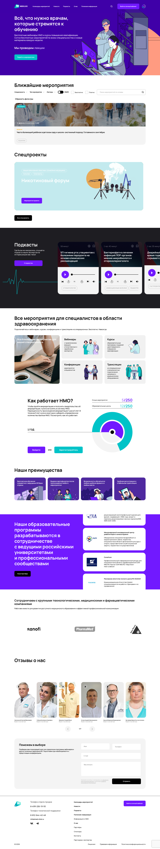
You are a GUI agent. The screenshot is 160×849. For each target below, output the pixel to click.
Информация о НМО (81, 819)
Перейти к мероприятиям (25, 57)
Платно (92, 92)
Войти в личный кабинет (128, 6)
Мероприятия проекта (31, 201)
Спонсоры (78, 832)
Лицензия (91, 844)
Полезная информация (89, 6)
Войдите (36, 450)
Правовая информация (108, 844)
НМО (66, 92)
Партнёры (77, 827)
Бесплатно (79, 92)
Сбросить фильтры (24, 99)
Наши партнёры (22, 574)
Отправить (126, 781)
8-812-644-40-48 (38, 815)
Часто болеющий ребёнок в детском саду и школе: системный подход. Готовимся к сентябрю (61, 132)
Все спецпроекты (23, 218)
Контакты (77, 836)
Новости (56, 6)
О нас (76, 6)
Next (92, 729)
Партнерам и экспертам (83, 840)
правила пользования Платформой (93, 782)
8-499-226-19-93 (38, 806)
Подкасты (66, 6)
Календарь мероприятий (41, 6)
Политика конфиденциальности (133, 844)
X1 (74, 281)
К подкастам (28, 263)
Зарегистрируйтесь (68, 450)
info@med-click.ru (37, 819)
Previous (68, 729)
